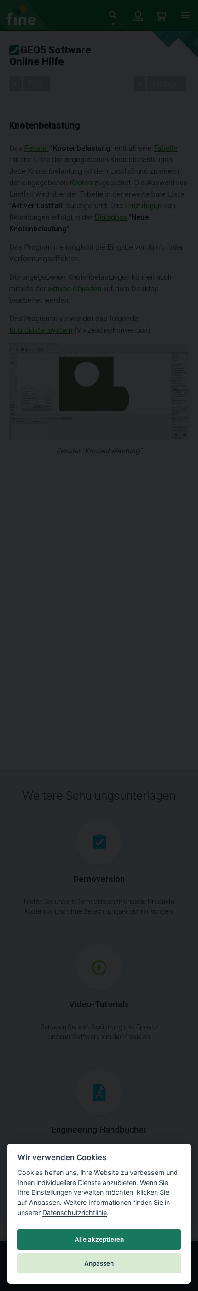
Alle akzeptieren (99, 1239)
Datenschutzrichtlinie (74, 1212)
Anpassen (99, 1263)
